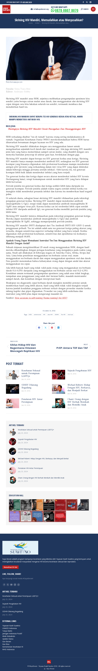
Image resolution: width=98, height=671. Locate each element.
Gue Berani (6, 641)
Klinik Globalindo (8, 636)
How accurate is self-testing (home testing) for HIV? (41, 298)
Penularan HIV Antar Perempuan (32, 400)
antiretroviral (37, 314)
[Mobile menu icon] (93, 9)
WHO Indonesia (8, 649)
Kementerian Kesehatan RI (12, 647)
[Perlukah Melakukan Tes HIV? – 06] (60, 516)
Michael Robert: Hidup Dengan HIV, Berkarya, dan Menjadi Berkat (79, 388)
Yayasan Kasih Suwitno (11, 625)
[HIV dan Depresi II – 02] (83, 505)
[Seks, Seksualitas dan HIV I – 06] (14, 516)
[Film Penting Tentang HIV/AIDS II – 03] (14, 505)
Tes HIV (63, 314)
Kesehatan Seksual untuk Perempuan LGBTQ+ (31, 373)
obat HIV (50, 314)
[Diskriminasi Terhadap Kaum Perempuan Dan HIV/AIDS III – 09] (26, 516)
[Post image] (12, 374)
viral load (70, 314)
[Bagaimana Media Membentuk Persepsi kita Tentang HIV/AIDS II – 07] (72, 505)
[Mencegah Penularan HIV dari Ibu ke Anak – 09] (49, 516)
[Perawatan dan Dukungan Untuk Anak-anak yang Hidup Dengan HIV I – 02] (26, 505)
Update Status (7, 639)
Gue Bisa (5, 644)
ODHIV (57, 314)
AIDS (30, 314)
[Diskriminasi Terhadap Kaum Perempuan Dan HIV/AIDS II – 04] (37, 516)
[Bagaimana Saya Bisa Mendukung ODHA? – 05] (60, 505)
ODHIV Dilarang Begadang (30, 386)
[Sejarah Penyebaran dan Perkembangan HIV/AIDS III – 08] (49, 505)
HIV (44, 314)
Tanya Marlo (7, 631)
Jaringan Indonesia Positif (12, 633)
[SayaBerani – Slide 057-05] (37, 505)
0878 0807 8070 (27, 2)
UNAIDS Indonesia (9, 628)
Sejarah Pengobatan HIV (80, 370)
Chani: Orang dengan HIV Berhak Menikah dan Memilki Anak (78, 402)
